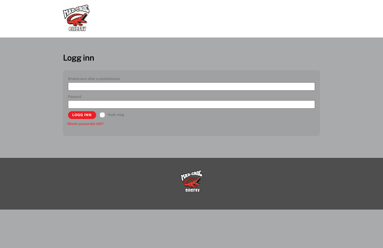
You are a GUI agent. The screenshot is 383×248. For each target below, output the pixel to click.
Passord (82, 96)
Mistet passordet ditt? (85, 124)
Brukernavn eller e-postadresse (102, 78)
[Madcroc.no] (76, 28)
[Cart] (315, 8)
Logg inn (82, 115)
